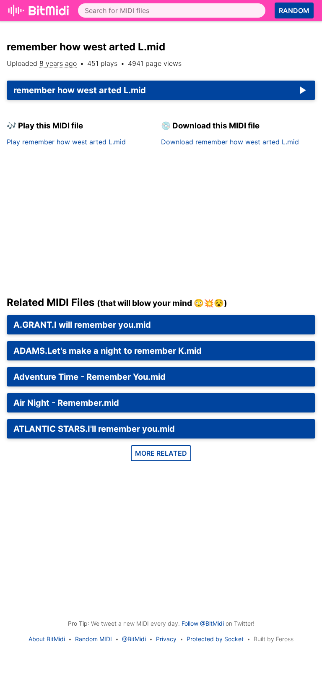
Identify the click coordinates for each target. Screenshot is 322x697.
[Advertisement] (161, 224)
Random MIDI (93, 638)
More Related (161, 453)
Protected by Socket (215, 638)
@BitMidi (134, 638)
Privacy (166, 638)
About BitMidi (47, 638)
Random (294, 10)
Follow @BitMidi (203, 623)
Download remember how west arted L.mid (230, 142)
